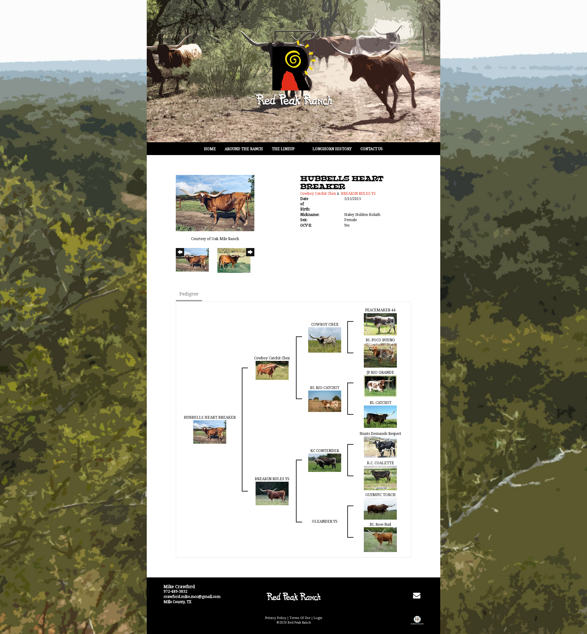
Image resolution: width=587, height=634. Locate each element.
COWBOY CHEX (324, 324)
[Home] (293, 596)
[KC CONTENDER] (324, 462)
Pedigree (188, 293)
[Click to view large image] (215, 203)
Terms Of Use (300, 618)
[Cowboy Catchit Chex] (272, 370)
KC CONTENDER (324, 451)
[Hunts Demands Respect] (380, 447)
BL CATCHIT (380, 403)
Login (318, 618)
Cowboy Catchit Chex (318, 193)
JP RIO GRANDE (380, 372)
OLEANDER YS (325, 521)
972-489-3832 (175, 591)
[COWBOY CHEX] (324, 339)
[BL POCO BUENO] (380, 355)
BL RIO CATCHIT (324, 388)
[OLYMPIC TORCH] (380, 508)
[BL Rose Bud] (380, 539)
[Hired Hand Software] (417, 625)
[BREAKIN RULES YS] (272, 493)
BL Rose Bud (380, 524)
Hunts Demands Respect (380, 434)
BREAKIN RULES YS (358, 193)
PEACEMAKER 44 (380, 310)
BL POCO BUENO (380, 340)
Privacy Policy (275, 618)
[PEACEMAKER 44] (380, 324)
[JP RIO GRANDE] (380, 386)
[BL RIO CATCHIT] (324, 401)
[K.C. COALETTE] (380, 478)
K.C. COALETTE (380, 463)
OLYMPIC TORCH (380, 495)
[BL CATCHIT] (380, 416)
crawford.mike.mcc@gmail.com (192, 597)
